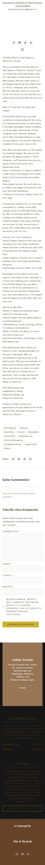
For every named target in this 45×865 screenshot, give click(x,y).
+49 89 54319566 (22, 6)
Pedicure (21, 432)
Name (7, 564)
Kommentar (11, 531)
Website (7, 586)
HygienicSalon (31, 444)
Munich (7, 448)
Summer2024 (9, 436)
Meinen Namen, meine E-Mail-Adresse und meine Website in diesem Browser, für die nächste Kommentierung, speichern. (23, 607)
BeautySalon (33, 432)
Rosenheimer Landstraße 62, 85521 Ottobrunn (22, 3)
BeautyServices (25, 436)
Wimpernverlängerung (13, 440)
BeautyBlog (9, 432)
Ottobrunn (24, 428)
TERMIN (22, 688)
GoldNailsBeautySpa (12, 444)
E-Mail (7, 575)
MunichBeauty (10, 428)
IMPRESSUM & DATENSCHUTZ (22, 808)
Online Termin (22, 660)
